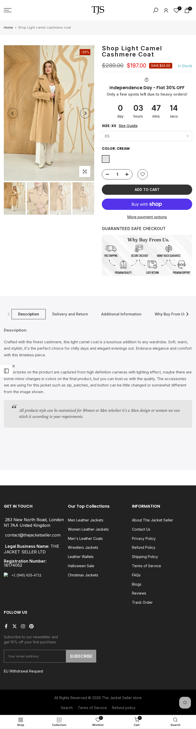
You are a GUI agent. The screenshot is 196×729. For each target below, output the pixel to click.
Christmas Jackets (83, 575)
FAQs (136, 575)
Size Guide (128, 125)
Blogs (136, 584)
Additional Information (121, 314)
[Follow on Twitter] (14, 626)
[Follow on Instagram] (23, 626)
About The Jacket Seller (152, 520)
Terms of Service (146, 566)
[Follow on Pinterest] (31, 626)
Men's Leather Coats (85, 538)
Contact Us (141, 529)
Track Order (142, 602)
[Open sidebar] (6, 370)
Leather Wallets (81, 556)
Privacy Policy (144, 538)
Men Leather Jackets (85, 520)
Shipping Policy (145, 556)
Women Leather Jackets (88, 529)
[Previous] (13, 113)
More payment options (147, 216)
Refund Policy (143, 547)
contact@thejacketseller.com (32, 535)
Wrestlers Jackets (83, 547)
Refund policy (124, 707)
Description (28, 314)
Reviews (139, 593)
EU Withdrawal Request (23, 671)
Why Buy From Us (170, 314)
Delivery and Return (70, 314)
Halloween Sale (81, 566)
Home (8, 27)
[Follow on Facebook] (6, 626)
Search (67, 707)
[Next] (85, 113)
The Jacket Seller (117, 698)
